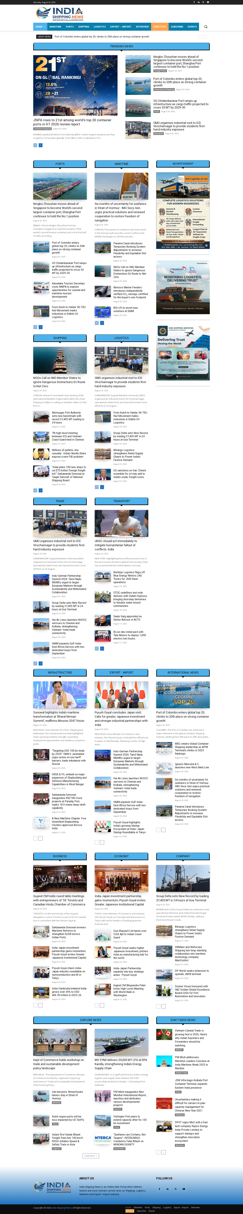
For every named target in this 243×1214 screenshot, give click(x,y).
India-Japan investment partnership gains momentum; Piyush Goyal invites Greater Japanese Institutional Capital (69, 952)
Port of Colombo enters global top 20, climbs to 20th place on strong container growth (102, 36)
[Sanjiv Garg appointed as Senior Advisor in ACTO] (103, 620)
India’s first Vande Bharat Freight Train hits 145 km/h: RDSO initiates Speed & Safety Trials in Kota (67, 1139)
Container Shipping (42, 129)
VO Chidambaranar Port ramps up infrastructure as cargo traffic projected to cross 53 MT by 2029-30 (180, 104)
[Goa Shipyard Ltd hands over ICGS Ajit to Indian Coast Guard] (103, 935)
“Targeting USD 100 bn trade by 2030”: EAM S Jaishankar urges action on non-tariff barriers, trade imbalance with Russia (69, 757)
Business (60, 856)
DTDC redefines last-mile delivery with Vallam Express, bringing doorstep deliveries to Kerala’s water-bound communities (130, 599)
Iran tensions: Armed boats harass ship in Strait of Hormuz (67, 1095)
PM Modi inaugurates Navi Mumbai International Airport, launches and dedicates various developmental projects (129, 1098)
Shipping (60, 338)
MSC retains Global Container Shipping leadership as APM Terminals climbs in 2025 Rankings (192, 748)
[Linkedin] (199, 2)
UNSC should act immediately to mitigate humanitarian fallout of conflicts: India (116, 545)
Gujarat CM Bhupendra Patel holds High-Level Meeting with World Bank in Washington (129, 990)
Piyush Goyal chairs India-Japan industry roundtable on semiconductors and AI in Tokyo (68, 973)
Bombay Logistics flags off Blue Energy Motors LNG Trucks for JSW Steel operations (129, 577)
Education (158, 133)
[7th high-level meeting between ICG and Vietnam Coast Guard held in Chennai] (41, 437)
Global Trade (181, 1073)
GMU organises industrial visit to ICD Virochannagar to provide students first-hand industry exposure (179, 126)
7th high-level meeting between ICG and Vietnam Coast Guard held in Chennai (68, 436)
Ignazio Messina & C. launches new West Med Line (192, 766)
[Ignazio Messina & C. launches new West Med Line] (164, 768)
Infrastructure (60, 672)
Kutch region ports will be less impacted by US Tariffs (68, 1118)
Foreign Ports (160, 71)
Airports (117, 1109)
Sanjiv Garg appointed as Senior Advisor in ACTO (127, 618)
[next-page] (41, 145)
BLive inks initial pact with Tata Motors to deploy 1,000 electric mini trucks (129, 635)
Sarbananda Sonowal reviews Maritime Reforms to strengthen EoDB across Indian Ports (69, 932)
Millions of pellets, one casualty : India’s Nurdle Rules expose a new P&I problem (69, 453)
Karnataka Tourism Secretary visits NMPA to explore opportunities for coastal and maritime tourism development (68, 290)
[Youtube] (208, 2)
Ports (156, 111)
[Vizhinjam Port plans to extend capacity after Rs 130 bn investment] (103, 1120)
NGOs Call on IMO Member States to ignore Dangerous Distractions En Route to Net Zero (129, 272)
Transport (121, 501)
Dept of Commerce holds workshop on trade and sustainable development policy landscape (58, 1064)
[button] (206, 27)
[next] (205, 37)
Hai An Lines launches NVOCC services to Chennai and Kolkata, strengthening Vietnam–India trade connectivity (69, 626)
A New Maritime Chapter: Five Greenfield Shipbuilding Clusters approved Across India (69, 823)
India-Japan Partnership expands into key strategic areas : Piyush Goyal (128, 971)
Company (183, 856)
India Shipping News (61, 1207)
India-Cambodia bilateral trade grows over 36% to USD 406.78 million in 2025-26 (69, 992)
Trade (60, 501)
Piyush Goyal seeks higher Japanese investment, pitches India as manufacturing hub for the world (130, 952)
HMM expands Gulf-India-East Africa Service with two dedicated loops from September (68, 648)
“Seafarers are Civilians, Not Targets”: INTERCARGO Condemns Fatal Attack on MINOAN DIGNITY (129, 1139)
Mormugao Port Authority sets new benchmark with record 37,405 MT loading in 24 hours (68, 417)
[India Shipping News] (59, 13)
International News (183, 672)
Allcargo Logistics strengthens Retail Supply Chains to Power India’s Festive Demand (128, 455)
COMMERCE (38, 1054)
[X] (203, 2)
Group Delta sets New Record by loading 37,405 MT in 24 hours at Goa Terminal (130, 436)
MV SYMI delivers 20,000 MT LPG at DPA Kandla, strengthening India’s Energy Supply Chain (121, 1064)
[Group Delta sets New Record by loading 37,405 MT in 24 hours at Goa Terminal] (103, 437)
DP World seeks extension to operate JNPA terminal (192, 972)
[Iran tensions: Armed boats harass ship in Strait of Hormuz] (41, 1096)
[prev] (199, 37)
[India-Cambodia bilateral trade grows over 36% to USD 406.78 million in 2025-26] (41, 992)
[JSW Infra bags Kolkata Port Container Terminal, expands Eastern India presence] (164, 1084)
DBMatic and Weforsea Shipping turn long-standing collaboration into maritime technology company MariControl (190, 954)
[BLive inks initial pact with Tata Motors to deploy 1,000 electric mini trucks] (103, 636)
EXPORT (179, 1050)
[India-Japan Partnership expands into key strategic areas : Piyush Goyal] (103, 972)
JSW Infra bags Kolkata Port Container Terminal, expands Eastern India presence (191, 1084)
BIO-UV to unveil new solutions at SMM (125, 309)
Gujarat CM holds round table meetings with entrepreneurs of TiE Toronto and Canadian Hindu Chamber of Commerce (59, 900)
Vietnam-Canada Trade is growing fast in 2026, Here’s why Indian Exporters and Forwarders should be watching (191, 1038)
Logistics (121, 338)
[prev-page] (35, 145)
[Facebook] (194, 2)
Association (119, 1148)
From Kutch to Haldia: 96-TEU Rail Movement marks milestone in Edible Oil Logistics (69, 312)
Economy (122, 856)
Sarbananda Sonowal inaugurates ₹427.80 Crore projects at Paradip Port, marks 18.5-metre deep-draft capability (68, 801)
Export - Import (121, 672)
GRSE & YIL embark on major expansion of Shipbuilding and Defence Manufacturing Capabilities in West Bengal (69, 779)
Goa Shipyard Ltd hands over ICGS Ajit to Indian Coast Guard (129, 934)
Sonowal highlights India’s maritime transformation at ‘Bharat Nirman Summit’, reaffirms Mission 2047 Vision (58, 716)
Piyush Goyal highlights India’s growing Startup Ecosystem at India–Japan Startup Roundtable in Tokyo (129, 827)
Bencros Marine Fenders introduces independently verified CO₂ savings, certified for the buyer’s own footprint (130, 292)
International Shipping (164, 89)
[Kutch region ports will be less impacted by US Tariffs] (41, 1120)
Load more (89, 1155)
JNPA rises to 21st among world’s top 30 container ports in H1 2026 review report (72, 122)
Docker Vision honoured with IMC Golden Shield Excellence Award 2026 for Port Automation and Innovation (192, 991)
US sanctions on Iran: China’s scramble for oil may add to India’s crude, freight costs (129, 474)
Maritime (121, 163)
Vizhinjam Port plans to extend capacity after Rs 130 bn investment (130, 1120)
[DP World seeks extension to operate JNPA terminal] (164, 974)
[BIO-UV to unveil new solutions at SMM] (103, 311)
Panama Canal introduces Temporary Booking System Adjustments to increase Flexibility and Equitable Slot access (129, 250)
